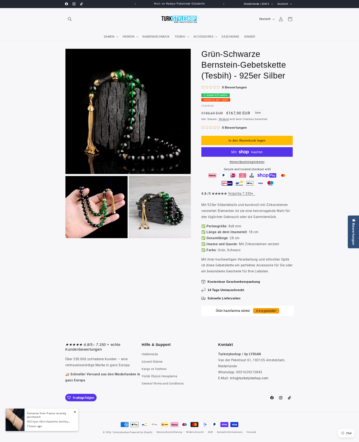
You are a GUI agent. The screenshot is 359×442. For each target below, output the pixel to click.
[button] (69, 19)
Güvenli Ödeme (152, 361)
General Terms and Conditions (163, 383)
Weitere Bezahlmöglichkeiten (247, 161)
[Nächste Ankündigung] (223, 4)
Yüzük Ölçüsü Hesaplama (159, 376)
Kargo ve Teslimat (154, 369)
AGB (210, 432)
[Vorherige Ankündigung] (135, 4)
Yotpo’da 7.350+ (241, 194)
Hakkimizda (150, 354)
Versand (224, 119)
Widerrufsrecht (195, 432)
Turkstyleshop (120, 432)
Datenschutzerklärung (169, 432)
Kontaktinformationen (230, 432)
